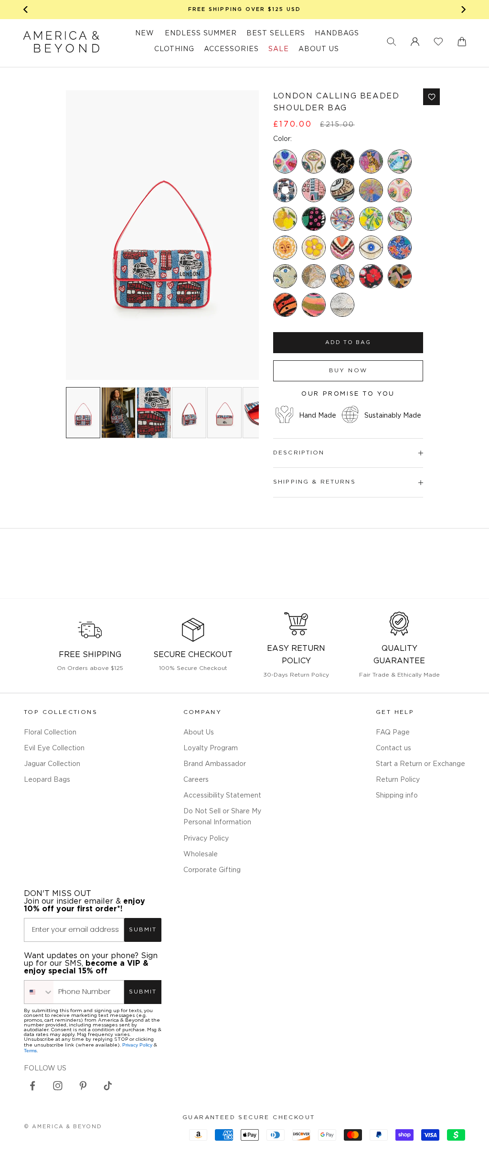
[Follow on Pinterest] (83, 1085)
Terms (30, 1050)
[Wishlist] (438, 41)
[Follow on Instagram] (58, 1085)
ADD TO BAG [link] (348, 342)
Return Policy (398, 780)
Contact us (393, 748)
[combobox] (38, 992)
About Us (198, 732)
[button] (391, 41)
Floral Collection (50, 732)
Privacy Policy (206, 839)
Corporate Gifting (212, 870)
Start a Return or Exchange (420, 764)
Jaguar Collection (52, 764)
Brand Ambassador (214, 764)
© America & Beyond (63, 1126)
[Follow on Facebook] (32, 1085)
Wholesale (200, 854)
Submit (143, 929)
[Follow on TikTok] (108, 1085)
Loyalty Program (210, 748)
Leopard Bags (47, 780)
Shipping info (397, 796)
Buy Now (348, 370)
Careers (196, 780)
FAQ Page (393, 732)
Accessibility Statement (222, 796)
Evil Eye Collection (54, 748)
